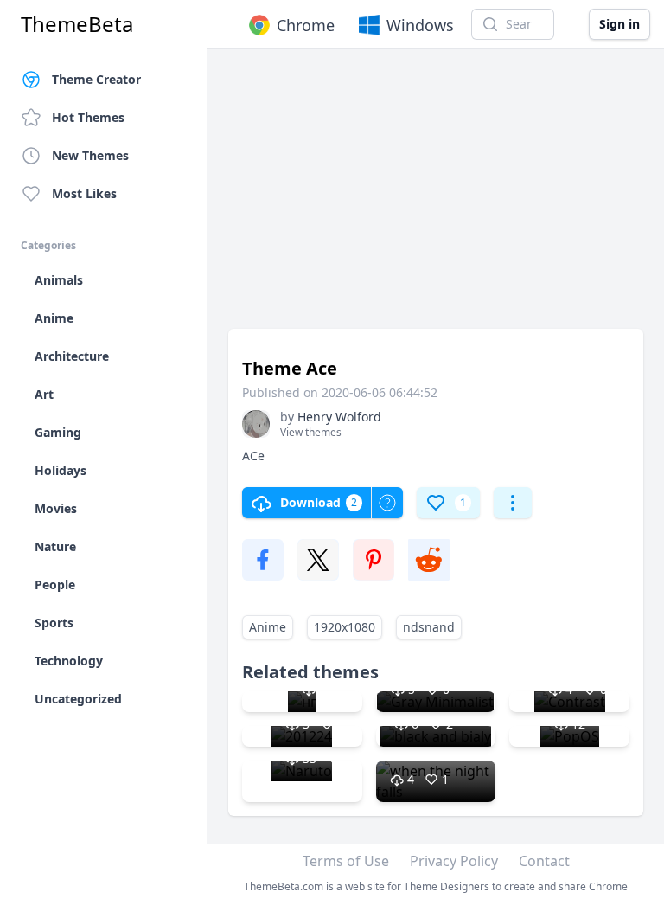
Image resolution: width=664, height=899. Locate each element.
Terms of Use (346, 860)
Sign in (619, 24)
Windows (420, 25)
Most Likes (84, 193)
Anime (267, 627)
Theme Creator (96, 79)
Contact (544, 860)
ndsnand (429, 627)
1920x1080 (344, 627)
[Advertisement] (435, 197)
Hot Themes (88, 117)
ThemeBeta (77, 24)
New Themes (90, 155)
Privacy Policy (454, 860)
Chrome (306, 25)
